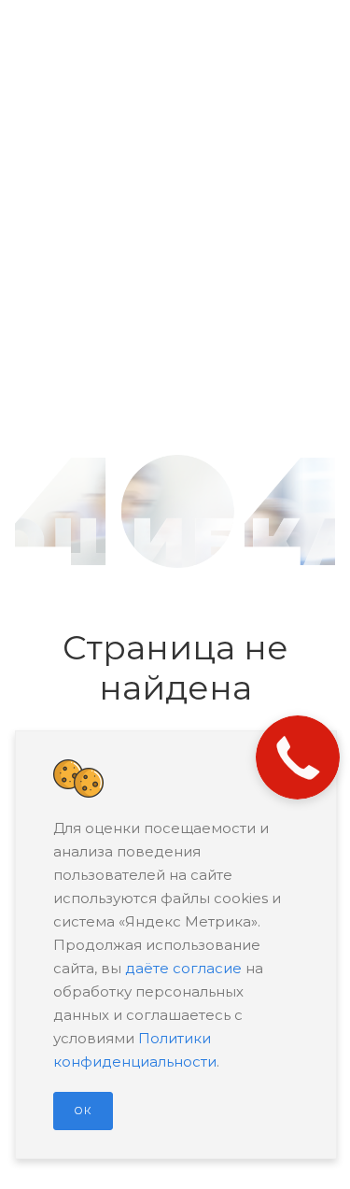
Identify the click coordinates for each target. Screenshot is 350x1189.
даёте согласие (183, 968)
